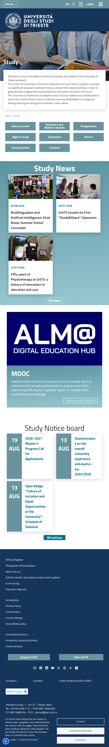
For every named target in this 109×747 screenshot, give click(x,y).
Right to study (20, 137)
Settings (80, 721)
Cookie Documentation (28, 739)
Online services (14, 646)
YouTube (52, 668)
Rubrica (80, 4)
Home (8, 115)
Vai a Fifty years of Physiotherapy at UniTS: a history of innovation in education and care (31, 265)
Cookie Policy (13, 612)
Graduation (54, 137)
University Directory (17, 634)
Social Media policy (16, 624)
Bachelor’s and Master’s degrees (54, 126)
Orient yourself (20, 126)
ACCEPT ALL (81, 740)
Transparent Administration (21, 566)
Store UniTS (81, 657)
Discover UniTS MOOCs (80, 400)
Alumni (88, 137)
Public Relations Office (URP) (75, 681)
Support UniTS (28, 657)
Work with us (13, 572)
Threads (64, 668)
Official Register (14, 560)
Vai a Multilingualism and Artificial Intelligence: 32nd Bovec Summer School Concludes (31, 203)
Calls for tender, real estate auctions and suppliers (33, 577)
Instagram (35, 668)
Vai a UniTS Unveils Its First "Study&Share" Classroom (78, 203)
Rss (76, 668)
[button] (6, 741)
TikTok (70, 668)
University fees (20, 148)
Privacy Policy (13, 606)
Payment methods (16, 589)
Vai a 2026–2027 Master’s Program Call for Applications (30, 456)
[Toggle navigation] (100, 4)
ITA (67, 4)
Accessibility (12, 600)
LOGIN (90, 4)
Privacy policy (10, 739)
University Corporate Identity (21, 640)
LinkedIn (47, 668)
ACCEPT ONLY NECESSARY (80, 730)
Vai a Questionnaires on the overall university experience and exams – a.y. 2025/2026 (79, 456)
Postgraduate (89, 126)
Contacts (54, 148)
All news (54, 300)
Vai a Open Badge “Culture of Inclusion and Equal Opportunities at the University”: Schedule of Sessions (30, 506)
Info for (9, 4)
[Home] (29, 22)
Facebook (41, 668)
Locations (11, 681)
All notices (54, 537)
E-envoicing (12, 583)
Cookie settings (14, 618)
